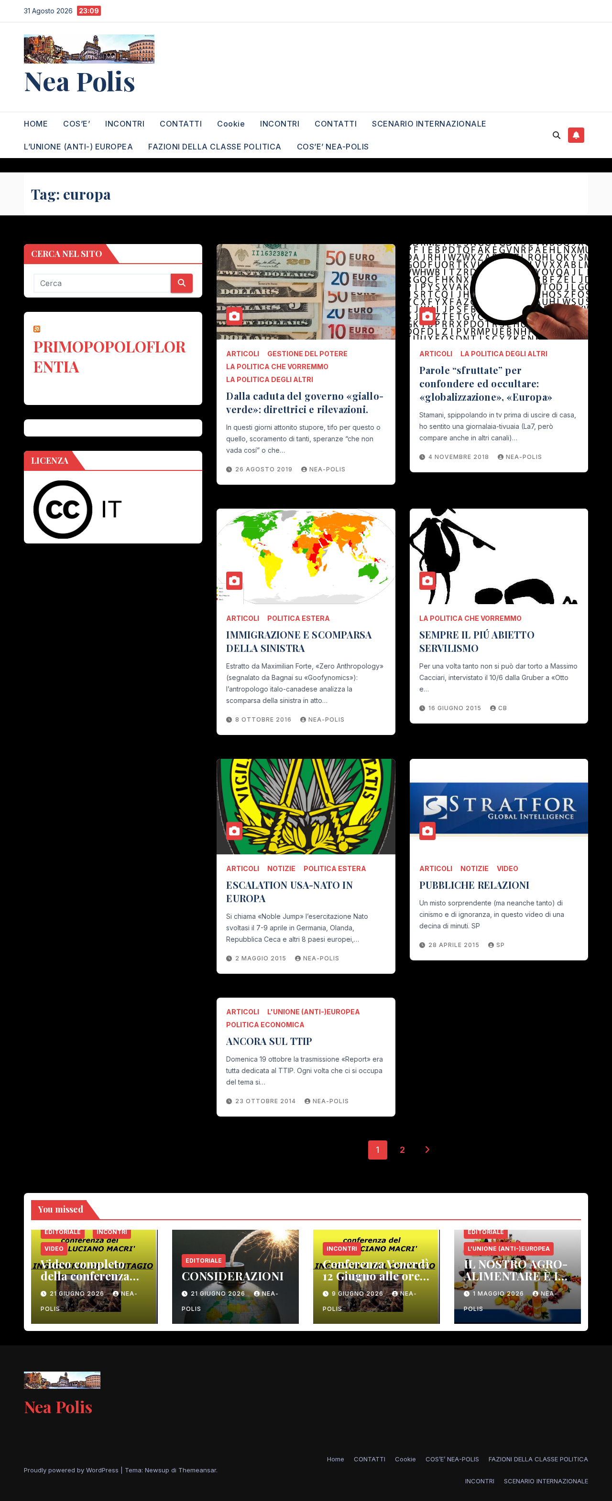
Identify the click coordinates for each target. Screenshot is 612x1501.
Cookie (231, 123)
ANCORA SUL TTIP (269, 1040)
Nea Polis (79, 80)
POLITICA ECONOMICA (265, 1025)
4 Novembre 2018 (459, 456)
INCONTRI (124, 123)
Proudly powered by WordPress (72, 1470)
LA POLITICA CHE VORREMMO (277, 366)
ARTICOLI (242, 354)
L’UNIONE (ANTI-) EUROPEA (78, 146)
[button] (556, 135)
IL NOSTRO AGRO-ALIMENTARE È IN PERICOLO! (516, 1275)
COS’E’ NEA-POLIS (333, 146)
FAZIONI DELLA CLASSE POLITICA (215, 146)
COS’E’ (76, 123)
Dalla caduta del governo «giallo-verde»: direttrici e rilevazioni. (304, 402)
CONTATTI (181, 123)
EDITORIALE (62, 1231)
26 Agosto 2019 (265, 469)
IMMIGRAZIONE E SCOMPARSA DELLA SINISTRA (299, 641)
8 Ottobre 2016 (264, 719)
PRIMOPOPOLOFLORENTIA (109, 356)
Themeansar (197, 1470)
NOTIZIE (281, 868)
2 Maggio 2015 (261, 958)
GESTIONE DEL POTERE (307, 354)
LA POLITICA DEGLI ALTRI (269, 379)
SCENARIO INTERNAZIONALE (429, 123)
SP (500, 944)
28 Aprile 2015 (454, 944)
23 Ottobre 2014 (266, 1101)
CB (502, 708)
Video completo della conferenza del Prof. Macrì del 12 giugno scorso (91, 1281)
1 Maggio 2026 (499, 1293)
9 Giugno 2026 (358, 1293)
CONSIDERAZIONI (233, 1275)
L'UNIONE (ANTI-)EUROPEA (313, 1012)
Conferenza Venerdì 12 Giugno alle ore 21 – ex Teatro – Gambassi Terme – (376, 1281)
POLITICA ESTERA (298, 618)
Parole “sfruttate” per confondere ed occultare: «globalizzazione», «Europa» (485, 383)
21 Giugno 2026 (78, 1293)
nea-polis (327, 469)
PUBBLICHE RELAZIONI (474, 884)
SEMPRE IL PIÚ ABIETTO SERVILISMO (477, 641)
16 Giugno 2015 (455, 708)
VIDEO (507, 868)
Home (335, 1459)
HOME (36, 123)
